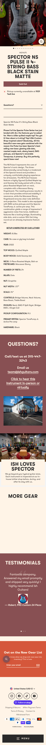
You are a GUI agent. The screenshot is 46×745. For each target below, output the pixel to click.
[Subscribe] (38, 665)
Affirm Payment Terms (32, 707)
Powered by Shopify (29, 726)
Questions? (9, 105)
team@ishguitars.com (23, 372)
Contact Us (30, 711)
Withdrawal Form (23, 715)
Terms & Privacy (17, 711)
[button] (6, 659)
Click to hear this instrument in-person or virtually (23, 383)
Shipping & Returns (13, 707)
